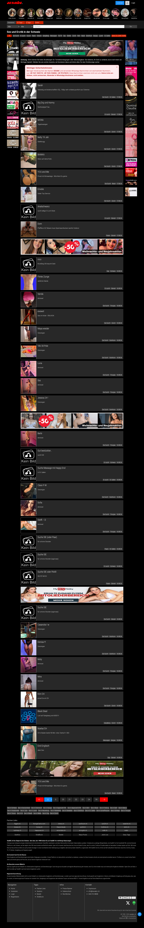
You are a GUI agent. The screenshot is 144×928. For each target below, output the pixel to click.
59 (96, 799)
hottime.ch (104, 827)
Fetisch (39, 36)
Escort (29, 36)
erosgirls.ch (83, 830)
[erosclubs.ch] (13, 134)
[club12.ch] (131, 142)
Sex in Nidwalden (55, 810)
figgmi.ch (17, 824)
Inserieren (14, 891)
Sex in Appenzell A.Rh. (74, 808)
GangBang (46, 36)
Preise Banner (67, 888)
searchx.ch (126, 824)
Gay (64, 36)
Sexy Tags (126, 835)
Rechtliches (67, 894)
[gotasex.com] (13, 124)
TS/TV (60, 36)
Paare (34, 36)
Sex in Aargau (47, 808)
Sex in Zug (45, 813)
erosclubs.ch (61, 830)
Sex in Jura (23, 810)
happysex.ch (39, 830)
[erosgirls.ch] (13, 144)
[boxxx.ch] (13, 85)
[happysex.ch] (13, 114)
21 (70, 799)
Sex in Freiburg (104, 808)
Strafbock (40, 897)
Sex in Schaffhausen (103, 810)
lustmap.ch (17, 830)
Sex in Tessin (11, 813)
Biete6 (61, 835)
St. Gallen (107, 36)
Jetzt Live (104, 835)
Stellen (69, 36)
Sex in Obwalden (67, 810)
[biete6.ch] (131, 81)
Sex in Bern (86, 808)
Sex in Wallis (37, 813)
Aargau (95, 36)
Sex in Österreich (36, 808)
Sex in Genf (113, 808)
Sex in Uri (20, 813)
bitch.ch (126, 827)
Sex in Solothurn (79, 810)
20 (63, 799)
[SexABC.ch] (15, 3)
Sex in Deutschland (24, 808)
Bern (78, 36)
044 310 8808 (93, 894)
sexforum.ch (83, 824)
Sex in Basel (94, 808)
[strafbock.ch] (13, 55)
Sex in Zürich (54, 813)
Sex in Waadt (28, 813)
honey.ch (39, 827)
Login (13, 894)
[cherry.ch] (13, 75)
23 (82, 799)
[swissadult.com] (131, 182)
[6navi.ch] (13, 94)
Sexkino (39, 891)
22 (76, 799)
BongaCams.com (39, 824)
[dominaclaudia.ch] (131, 112)
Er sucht (22, 36)
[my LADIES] (131, 191)
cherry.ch (61, 824)
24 (89, 799)
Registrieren (15, 897)
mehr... (127, 830)
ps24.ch (83, 827)
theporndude (61, 827)
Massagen (53, 36)
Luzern (101, 36)
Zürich (74, 36)
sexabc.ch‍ (133, 914)
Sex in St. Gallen (90, 810)
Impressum (92, 888)
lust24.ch (105, 824)
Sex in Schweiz (12, 808)
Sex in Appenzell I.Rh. (59, 808)
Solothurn (89, 36)
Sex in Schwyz (115, 810)
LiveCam (120, 3)
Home (13, 888)
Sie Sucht (16, 36)
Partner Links (41, 888)
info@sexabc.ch (94, 891)
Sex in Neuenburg (43, 810)
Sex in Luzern (33, 810)
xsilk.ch (104, 830)
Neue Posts (83, 835)
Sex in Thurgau (125, 810)
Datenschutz (67, 891)
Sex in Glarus (122, 808)
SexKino (17, 835)
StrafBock (39, 835)
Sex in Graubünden (13, 810)
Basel (83, 36)
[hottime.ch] (131, 172)
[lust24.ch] (13, 104)
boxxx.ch (17, 827)
